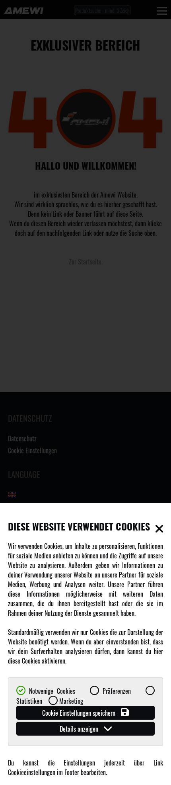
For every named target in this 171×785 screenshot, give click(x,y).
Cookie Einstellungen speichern (79, 713)
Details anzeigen (80, 729)
